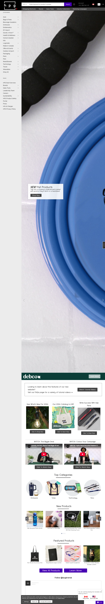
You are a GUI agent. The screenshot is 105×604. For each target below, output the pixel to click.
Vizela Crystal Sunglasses (73, 562)
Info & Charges (8, 106)
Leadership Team (8, 90)
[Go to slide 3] (24, 300)
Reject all (34, 601)
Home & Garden (8, 38)
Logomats (6, 43)
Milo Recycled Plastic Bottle (34, 528)
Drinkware (6, 25)
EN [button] (99, 4)
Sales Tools (6, 88)
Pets (4, 59)
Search (68, 4)
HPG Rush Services (9, 83)
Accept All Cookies (46, 601)
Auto (4, 17)
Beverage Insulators (9, 22)
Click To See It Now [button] (63, 432)
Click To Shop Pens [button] (89, 433)
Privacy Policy (61, 598)
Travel (5, 67)
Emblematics (7, 27)
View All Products (51, 570)
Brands (5, 85)
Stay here (86, 598)
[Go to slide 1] (27, 519)
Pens (4, 56)
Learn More (75, 570)
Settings (26, 601)
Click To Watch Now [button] (44, 467)
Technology (7, 64)
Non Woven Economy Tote (34, 562)
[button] (25, 4)
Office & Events (8, 48)
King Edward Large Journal (53, 562)
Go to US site (94, 598)
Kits (4, 40)
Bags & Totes (7, 19)
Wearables (6, 69)
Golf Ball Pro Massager (54, 528)
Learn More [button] (94, 376)
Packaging (6, 53)
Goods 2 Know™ (8, 33)
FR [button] (103, 4)
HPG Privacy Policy (9, 109)
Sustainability (7, 96)
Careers (5, 93)
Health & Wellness (9, 35)
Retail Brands (7, 61)
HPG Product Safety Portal (9, 100)
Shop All (6, 72)
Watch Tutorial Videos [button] (87, 390)
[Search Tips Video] (74, 4)
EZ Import (6, 30)
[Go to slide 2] (103, 300)
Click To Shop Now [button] (37, 432)
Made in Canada (8, 46)
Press (5, 103)
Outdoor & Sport (8, 51)
